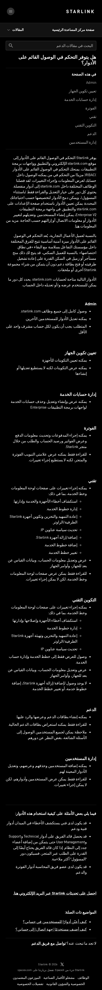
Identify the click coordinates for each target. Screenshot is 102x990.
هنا (77, 226)
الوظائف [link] (83, 978)
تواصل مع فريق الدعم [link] (49, 943)
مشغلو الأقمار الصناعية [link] (58, 978)
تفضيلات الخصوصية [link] (30, 984)
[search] (11, 45)
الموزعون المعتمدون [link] (27, 978)
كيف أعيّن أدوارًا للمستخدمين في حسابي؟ (55, 922)
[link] (80, 11)
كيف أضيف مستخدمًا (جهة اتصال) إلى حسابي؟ (51, 929)
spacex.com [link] (25, 969)
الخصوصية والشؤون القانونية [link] (65, 984)
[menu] (10, 11)
